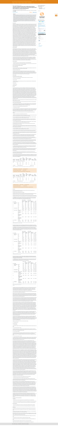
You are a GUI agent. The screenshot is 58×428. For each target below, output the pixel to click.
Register (33, 0)
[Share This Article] (39, 21)
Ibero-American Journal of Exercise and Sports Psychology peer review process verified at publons (41, 33)
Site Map (36, 0)
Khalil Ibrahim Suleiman (18, 9)
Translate (44, 8)
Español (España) (40, 46)
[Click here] (42, 29)
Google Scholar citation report (41, 23)
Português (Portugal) (40, 45)
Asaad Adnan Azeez (24, 9)
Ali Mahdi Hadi (14, 9)
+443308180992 (39, 0)
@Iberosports (44, 0)
